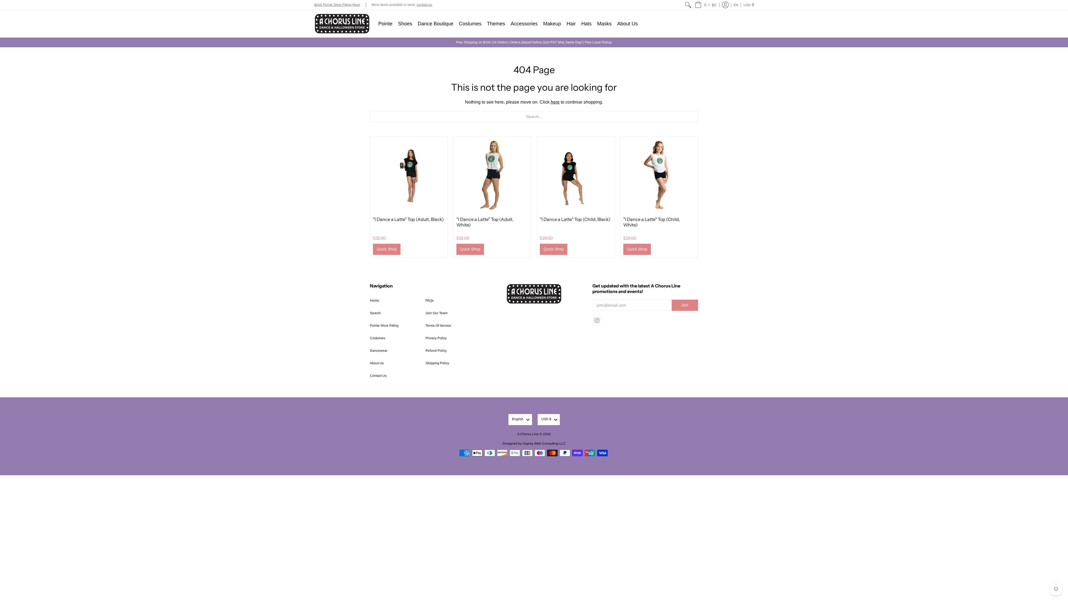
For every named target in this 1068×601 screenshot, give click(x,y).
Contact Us (378, 376)
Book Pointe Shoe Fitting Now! (337, 5)
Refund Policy (436, 351)
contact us (424, 5)
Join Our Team (437, 313)
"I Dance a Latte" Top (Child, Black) (575, 219)
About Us (377, 363)
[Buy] (409, 175)
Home (374, 300)
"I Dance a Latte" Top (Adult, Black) (408, 219)
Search (375, 313)
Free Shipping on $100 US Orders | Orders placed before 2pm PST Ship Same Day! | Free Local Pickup (534, 42)
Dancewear (378, 351)
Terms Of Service (438, 325)
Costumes (377, 338)
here (555, 102)
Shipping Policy (437, 363)
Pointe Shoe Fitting (384, 325)
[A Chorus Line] (342, 23)
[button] (705, 5)
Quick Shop (387, 249)
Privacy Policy (436, 338)
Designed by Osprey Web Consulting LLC (534, 443)
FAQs (430, 300)
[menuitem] (688, 5)
